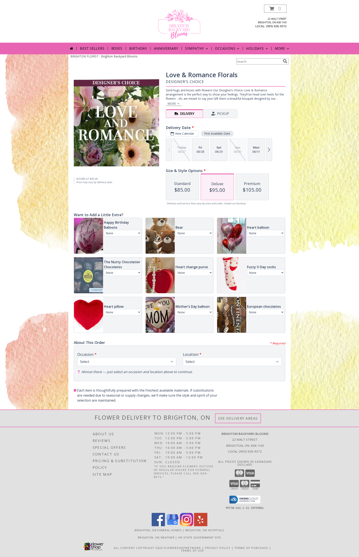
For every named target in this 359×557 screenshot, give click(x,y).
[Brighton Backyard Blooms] (179, 24)
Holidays (255, 48)
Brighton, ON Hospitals (204, 530)
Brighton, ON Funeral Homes (158, 530)
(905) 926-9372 (276, 26)
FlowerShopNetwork (182, 548)
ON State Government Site (199, 537)
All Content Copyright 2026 (138, 548)
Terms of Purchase (251, 548)
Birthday (138, 48)
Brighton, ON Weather (156, 537)
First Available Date (217, 133)
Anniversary (166, 48)
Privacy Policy (218, 548)
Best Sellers (92, 48)
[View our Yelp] (200, 525)
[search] (285, 61)
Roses (116, 48)
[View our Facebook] (158, 525)
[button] (275, 9)
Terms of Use (192, 550)
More (280, 48)
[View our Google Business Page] (172, 525)
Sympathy (194, 48)
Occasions (225, 48)
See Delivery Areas (238, 418)
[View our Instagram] (186, 525)
